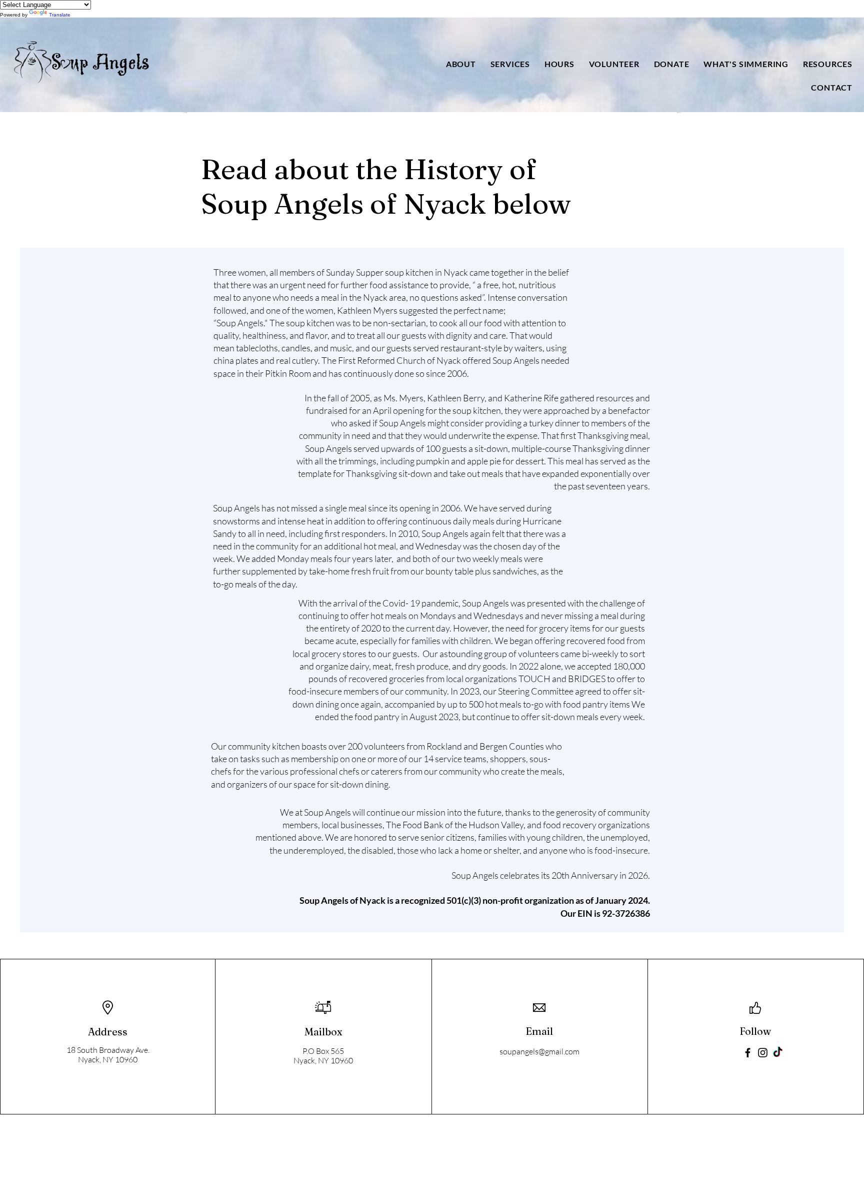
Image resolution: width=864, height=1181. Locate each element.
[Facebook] (748, 1052)
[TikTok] (778, 1052)
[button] (460, 64)
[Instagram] (762, 1052)
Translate (59, 15)
